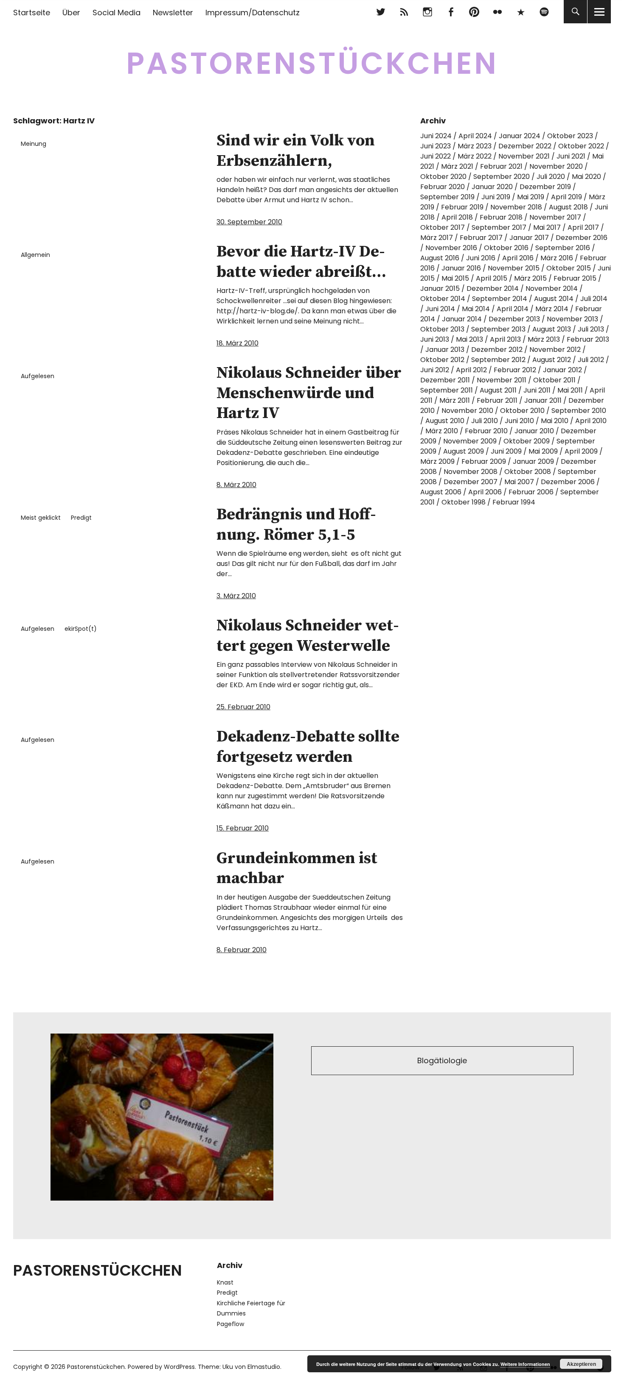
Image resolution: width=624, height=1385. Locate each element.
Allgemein (35, 255)
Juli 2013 (591, 329)
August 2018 (568, 207)
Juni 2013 (434, 339)
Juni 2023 (435, 146)
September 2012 (498, 360)
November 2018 (516, 207)
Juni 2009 (506, 451)
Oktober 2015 (568, 268)
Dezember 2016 (581, 237)
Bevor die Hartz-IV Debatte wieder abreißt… (301, 262)
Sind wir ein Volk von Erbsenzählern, (295, 151)
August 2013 (551, 329)
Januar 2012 (562, 370)
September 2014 (499, 299)
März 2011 (454, 400)
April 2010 (591, 421)
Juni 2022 (435, 156)
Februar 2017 (481, 237)
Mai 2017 (547, 227)
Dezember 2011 (445, 380)
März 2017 (436, 237)
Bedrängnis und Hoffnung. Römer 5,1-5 (296, 524)
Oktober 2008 (527, 472)
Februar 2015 (575, 278)
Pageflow (230, 1324)
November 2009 (470, 441)
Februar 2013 (588, 339)
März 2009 (437, 461)
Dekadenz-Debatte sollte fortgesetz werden (307, 747)
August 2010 (444, 421)
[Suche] (575, 11)
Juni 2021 (571, 156)
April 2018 (457, 217)
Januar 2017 (529, 237)
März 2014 (551, 309)
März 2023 (475, 146)
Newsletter (173, 12)
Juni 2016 (480, 258)
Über (71, 12)
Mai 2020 (586, 176)
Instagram (427, 11)
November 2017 (555, 217)
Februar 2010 (486, 431)
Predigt (81, 517)
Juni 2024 (436, 136)
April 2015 (491, 278)
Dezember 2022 (524, 146)
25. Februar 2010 (243, 707)
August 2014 (553, 299)
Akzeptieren (581, 1364)
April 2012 (471, 370)
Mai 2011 (570, 390)
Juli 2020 (551, 176)
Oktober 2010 (522, 410)
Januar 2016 (461, 268)
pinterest (474, 11)
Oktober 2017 (442, 227)
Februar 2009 (483, 461)
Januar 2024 (519, 136)
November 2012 (555, 349)
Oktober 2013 (442, 329)
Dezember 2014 (493, 288)
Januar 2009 (533, 461)
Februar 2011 (497, 400)
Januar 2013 (444, 349)
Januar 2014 (462, 319)
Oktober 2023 (570, 136)
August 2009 (463, 451)
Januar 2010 (534, 431)
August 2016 (439, 258)
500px (520, 11)
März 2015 (530, 278)
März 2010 (441, 431)
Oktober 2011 (554, 380)
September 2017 (499, 227)
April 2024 (475, 136)
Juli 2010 (484, 421)
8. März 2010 (236, 485)
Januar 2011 (543, 400)
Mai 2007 (519, 482)
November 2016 (451, 248)
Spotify (544, 11)
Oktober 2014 (442, 299)
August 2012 (551, 360)
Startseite (31, 12)
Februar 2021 (501, 166)
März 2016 (556, 258)
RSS (404, 11)
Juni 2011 (537, 390)
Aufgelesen (37, 376)
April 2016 (518, 258)
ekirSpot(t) (81, 628)
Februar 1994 (513, 502)
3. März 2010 (236, 596)
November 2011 (501, 380)
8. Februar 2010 (241, 950)
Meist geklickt (41, 517)
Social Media (117, 12)
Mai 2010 (554, 421)
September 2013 (498, 329)
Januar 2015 (440, 288)
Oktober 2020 (443, 176)
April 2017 (583, 227)
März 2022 (475, 156)
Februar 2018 (501, 217)
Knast (225, 1282)
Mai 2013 (469, 339)
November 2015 (514, 268)
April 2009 (581, 451)
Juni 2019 (495, 197)
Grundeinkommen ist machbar (296, 868)
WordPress (179, 1367)
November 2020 (556, 166)
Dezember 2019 (545, 187)
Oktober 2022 (581, 146)
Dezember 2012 (497, 349)
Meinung (33, 143)
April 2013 (505, 339)
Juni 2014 (440, 309)
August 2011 (498, 390)
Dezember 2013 (514, 319)
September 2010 (578, 410)
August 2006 (440, 492)
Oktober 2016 (506, 248)
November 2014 (552, 288)
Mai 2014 (476, 309)
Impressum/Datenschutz (252, 12)
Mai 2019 (530, 197)
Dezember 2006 (568, 482)
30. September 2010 (249, 222)
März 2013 (544, 339)
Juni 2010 (519, 421)
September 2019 (447, 197)
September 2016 (562, 248)
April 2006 (485, 492)
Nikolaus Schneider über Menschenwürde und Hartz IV (309, 393)
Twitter (380, 11)
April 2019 (566, 197)
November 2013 (572, 319)
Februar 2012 (515, 370)
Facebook (450, 11)
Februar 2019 (462, 207)
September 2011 (446, 390)
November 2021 (524, 156)
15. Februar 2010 (242, 828)
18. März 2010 (237, 343)
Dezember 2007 (471, 482)
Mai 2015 (455, 278)
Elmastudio (263, 1367)
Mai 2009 (543, 451)
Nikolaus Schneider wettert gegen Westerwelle (307, 636)
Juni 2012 (434, 370)
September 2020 (501, 176)
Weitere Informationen (525, 1364)
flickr (497, 11)
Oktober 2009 (526, 441)
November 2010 (467, 410)
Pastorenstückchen (312, 63)
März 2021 (457, 166)
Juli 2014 (593, 299)
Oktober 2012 (442, 360)
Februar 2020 (442, 187)
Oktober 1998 (463, 502)
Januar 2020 (492, 187)
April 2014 (512, 309)
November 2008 (471, 472)
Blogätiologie (442, 1060)
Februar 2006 (531, 492)
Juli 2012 (591, 360)
